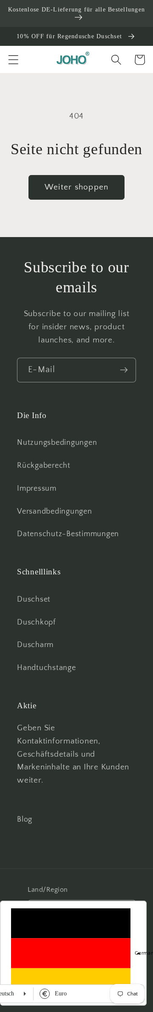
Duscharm (35, 645)
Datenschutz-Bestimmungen (68, 534)
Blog (24, 819)
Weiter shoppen (77, 187)
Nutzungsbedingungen (57, 442)
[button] (13, 59)
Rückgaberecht (44, 465)
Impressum (37, 488)
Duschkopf (36, 622)
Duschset (34, 599)
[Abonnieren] (124, 370)
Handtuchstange (46, 668)
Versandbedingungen (54, 511)
